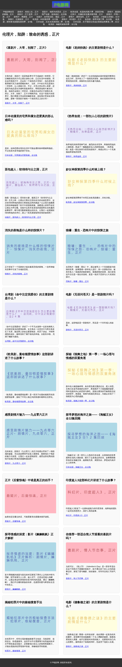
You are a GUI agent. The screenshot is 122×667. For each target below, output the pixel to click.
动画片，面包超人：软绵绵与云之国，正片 (23, 217)
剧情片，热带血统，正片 (76, 156)
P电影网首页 (8, 12)
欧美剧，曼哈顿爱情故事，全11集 (19, 402)
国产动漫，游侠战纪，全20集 (54, 14)
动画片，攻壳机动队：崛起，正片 (50, 17)
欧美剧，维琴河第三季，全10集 (98, 19)
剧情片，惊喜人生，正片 (28, 12)
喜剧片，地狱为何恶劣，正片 (54, 12)
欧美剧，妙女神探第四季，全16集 (80, 202)
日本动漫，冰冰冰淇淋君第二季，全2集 (53, 22)
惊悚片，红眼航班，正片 (18, 19)
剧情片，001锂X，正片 (71, 19)
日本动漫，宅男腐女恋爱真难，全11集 (21, 155)
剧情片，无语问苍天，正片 (77, 330)
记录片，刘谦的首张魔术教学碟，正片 (86, 14)
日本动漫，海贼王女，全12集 (78, 467)
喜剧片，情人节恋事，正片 (77, 578)
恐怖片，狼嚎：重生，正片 (77, 281)
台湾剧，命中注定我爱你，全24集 (19, 341)
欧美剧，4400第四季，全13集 (45, 19)
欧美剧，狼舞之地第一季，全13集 (80, 401)
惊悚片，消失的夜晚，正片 (16, 274)
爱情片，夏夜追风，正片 (79, 17)
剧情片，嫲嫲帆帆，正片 (15, 589)
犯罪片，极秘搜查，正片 (15, 651)
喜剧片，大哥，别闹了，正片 (17, 103)
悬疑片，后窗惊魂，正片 (15, 521)
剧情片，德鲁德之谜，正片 (77, 646)
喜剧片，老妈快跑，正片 (76, 85)
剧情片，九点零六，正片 (15, 463)
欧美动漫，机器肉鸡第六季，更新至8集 (87, 12)
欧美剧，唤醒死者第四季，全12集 (62, 24)
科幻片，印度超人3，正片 (77, 515)
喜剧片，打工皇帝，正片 (27, 14)
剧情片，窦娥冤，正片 (23, 17)
